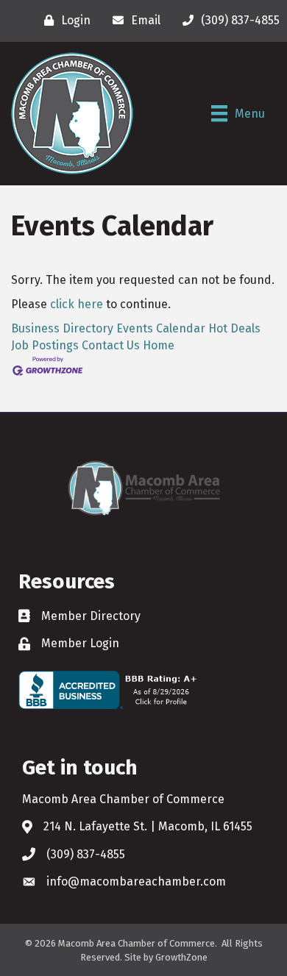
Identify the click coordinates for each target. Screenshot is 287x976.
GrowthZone (181, 957)
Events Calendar (160, 328)
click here (76, 304)
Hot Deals (234, 328)
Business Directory (62, 328)
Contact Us (111, 345)
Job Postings (45, 345)
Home (158, 345)
